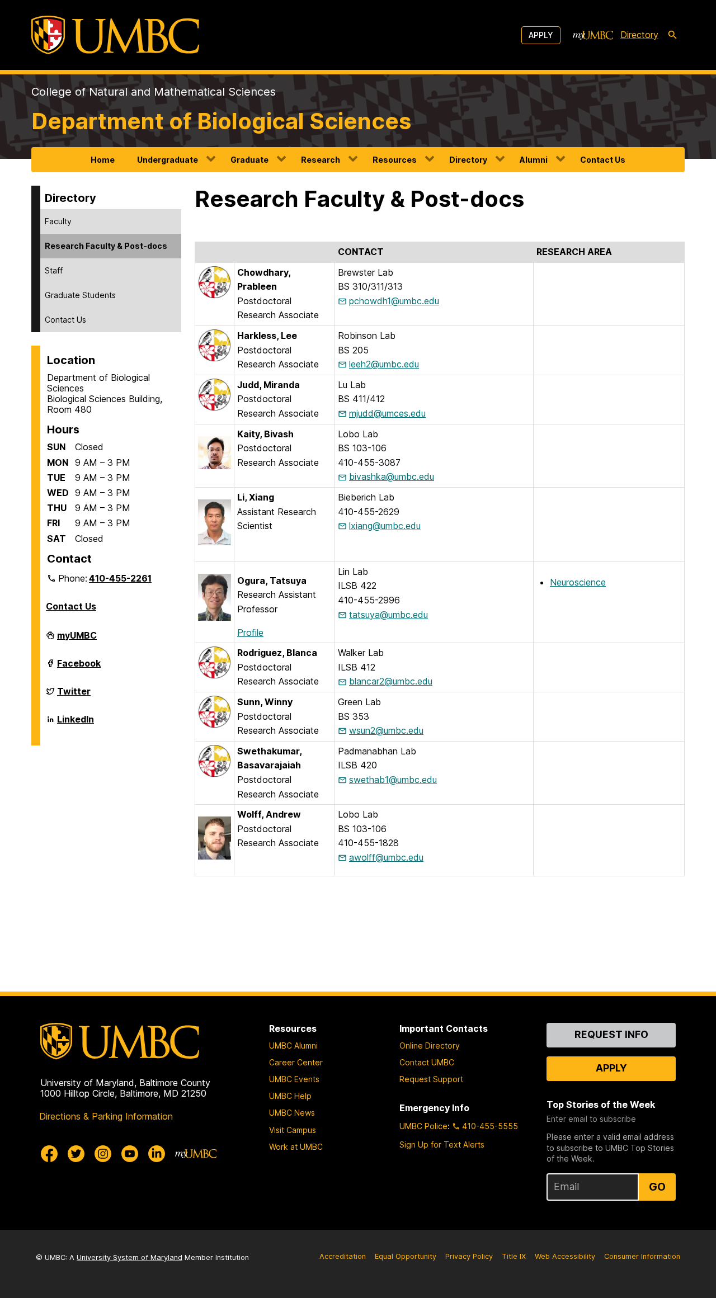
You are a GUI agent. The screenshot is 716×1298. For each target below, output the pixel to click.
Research (320, 159)
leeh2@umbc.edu (384, 364)
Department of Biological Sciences (221, 121)
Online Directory (429, 1045)
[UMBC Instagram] (103, 1153)
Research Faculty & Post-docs (106, 246)
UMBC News (292, 1112)
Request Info (611, 1034)
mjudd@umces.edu (387, 413)
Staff (54, 270)
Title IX (514, 1256)
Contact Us (602, 159)
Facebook (79, 668)
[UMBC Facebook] (49, 1153)
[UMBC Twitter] (76, 1153)
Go (657, 1186)
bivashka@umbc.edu (391, 476)
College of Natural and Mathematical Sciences (153, 91)
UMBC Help (290, 1096)
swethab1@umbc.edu (393, 779)
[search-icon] (672, 35)
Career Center (296, 1062)
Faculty (58, 221)
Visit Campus (292, 1130)
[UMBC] (115, 35)
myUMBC (77, 640)
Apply (541, 35)
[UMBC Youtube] (129, 1153)
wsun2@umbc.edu (386, 730)
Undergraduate (167, 159)
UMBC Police (423, 1126)
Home (103, 159)
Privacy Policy (469, 1256)
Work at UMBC (296, 1146)
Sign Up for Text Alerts (441, 1144)
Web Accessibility (565, 1256)
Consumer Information (642, 1256)
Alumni (534, 159)
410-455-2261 (120, 578)
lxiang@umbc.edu (385, 525)
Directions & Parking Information (106, 1116)
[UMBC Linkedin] (156, 1153)
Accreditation (342, 1256)
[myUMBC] (592, 35)
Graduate (249, 159)
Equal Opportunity (405, 1256)
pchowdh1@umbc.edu (394, 300)
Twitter (74, 696)
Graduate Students (80, 295)
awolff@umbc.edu (386, 857)
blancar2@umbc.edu (390, 681)
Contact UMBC (426, 1062)
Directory (639, 34)
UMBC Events (294, 1079)
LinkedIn (75, 723)
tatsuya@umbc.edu (388, 614)
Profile (250, 632)
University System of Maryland (129, 1257)
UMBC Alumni (293, 1045)
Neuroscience (578, 582)
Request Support (431, 1079)
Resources (395, 159)
